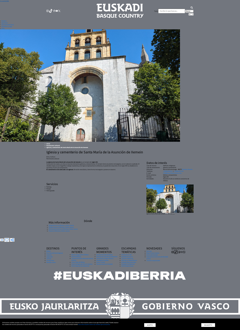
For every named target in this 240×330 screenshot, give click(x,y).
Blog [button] (2, 28)
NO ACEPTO (208, 325)
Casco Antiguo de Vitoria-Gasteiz (81, 264)
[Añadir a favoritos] (6, 240)
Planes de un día (126, 255)
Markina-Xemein (187, 169)
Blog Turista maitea (152, 253)
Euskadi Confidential (128, 264)
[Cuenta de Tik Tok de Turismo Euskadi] (51, 11)
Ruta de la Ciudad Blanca (129, 260)
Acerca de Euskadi (152, 255)
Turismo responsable (153, 260)
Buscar (188, 11)
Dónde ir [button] (4, 21)
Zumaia (48, 259)
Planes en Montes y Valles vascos (59, 231)
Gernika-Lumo (51, 262)
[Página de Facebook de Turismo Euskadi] (54, 11)
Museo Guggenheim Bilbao (80, 255)
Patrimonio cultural (53, 145)
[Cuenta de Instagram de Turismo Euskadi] (47, 11)
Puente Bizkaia (76, 256)
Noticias (149, 251)
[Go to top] (2, 239)
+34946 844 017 (168, 171)
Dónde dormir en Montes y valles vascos (61, 225)
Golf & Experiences (127, 266)
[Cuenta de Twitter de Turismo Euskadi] (59, 11)
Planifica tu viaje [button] (6, 26)
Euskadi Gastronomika (128, 262)
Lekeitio (49, 255)
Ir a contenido (4, 1)
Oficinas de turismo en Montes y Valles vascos (63, 229)
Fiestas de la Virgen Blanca (104, 258)
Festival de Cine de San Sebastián (106, 256)
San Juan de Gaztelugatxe (54, 253)
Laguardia (49, 257)
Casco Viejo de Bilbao (78, 262)
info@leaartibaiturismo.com (172, 173)
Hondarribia (50, 260)
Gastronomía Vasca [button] (7, 25)
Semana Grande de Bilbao (104, 255)
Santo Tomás (100, 262)
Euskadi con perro (127, 256)
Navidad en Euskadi (102, 260)
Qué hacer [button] (4, 23)
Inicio (48, 144)
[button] (192, 7)
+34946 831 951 (179, 171)
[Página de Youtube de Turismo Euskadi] (57, 11)
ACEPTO (150, 325)
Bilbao (48, 251)
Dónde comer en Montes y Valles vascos (61, 227)
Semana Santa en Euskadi (104, 264)
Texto (156, 11)
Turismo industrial (127, 258)
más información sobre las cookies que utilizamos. (94, 324)
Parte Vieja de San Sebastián (80, 266)
